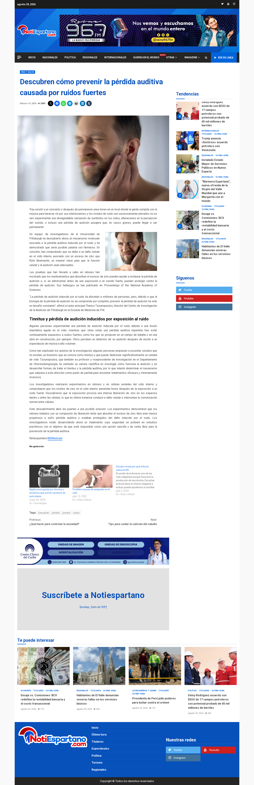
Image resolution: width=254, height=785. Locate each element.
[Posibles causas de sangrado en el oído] (92, 476)
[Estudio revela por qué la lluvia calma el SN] (137, 480)
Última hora (220, 134)
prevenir (66, 513)
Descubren (43, 513)
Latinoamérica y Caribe (144, 691)
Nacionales (50, 57)
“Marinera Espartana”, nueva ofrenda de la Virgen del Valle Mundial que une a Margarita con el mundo (187, 189)
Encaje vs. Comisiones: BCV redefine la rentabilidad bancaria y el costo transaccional (187, 220)
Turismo (97, 762)
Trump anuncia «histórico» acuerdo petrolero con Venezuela (187, 140)
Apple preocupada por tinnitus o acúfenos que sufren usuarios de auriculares (47, 493)
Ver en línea (225, 57)
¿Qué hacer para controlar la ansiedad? (54, 522)
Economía (207, 206)
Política (70, 57)
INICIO (32, 57)
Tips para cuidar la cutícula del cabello (132, 522)
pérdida (56, 513)
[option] (204, 111)
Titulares (207, 134)
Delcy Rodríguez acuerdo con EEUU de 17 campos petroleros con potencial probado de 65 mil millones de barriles (187, 110)
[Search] (206, 57)
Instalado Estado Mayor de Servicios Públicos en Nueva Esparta (187, 164)
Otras (170, 57)
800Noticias (55, 438)
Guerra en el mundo (146, 57)
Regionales (90, 57)
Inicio (95, 727)
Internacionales (115, 57)
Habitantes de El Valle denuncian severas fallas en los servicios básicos (187, 248)
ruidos (76, 513)
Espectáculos (100, 748)
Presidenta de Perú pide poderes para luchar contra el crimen (155, 666)
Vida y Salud (27, 72)
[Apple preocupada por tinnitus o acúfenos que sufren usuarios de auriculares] (49, 476)
